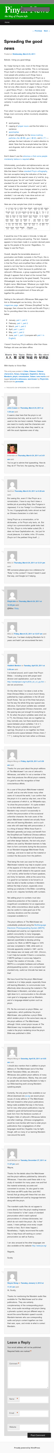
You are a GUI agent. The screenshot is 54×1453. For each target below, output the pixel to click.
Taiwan (33, 376)
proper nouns (23, 126)
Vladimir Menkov (14, 665)
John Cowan (12, 408)
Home (7, 22)
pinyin (15, 376)
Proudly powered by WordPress (27, 1447)
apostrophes (14, 132)
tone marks (41, 376)
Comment (14, 1363)
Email (13, 1413)
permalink (19, 381)
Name (13, 1399)
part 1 (18, 320)
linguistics (34, 374)
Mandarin (8, 376)
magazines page (11, 305)
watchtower (32, 379)
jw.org (27, 1095)
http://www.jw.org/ (39, 1245)
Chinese (32, 371)
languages (24, 374)
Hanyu (16, 374)
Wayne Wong (12, 1283)
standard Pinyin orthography (35, 171)
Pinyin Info (44, 379)
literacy (42, 374)
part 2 (24, 320)
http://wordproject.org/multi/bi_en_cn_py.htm (25, 681)
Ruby (16, 608)
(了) (43, 138)
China (25, 371)
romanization (23, 376)
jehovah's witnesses (18, 379)
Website (12, 1427)
